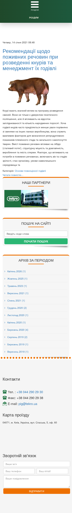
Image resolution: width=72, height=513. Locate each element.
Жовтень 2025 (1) (17, 278)
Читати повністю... (13, 175)
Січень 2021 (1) (16, 300)
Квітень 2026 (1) (16, 271)
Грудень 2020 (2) (17, 307)
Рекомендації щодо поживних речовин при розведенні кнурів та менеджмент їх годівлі (30, 59)
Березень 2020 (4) (17, 329)
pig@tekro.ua (28, 403)
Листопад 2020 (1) (17, 315)
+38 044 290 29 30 (30, 391)
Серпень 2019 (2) (17, 337)
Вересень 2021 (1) (17, 293)
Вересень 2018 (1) (17, 351)
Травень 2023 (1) (17, 286)
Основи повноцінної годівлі (30, 170)
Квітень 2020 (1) (16, 322)
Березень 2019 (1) (17, 344)
